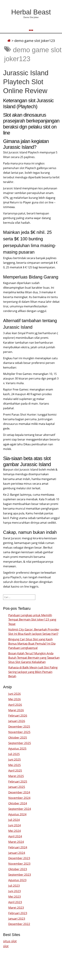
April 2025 (15, 770)
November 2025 (19, 732)
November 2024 (19, 798)
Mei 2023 (14, 897)
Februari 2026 (17, 715)
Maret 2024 (16, 842)
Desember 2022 (19, 924)
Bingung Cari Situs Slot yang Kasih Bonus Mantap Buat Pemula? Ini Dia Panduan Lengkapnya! (31, 643)
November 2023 (19, 864)
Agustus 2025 (17, 748)
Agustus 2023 (17, 880)
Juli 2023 (14, 886)
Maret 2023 (16, 908)
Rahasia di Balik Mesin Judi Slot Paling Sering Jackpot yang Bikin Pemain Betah (33, 671)
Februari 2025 (17, 781)
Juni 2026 (14, 694)
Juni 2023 (14, 891)
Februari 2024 (17, 847)
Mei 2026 (14, 699)
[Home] (9, 40)
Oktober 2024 (17, 803)
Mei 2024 (14, 831)
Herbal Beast (31, 12)
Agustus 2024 (17, 814)
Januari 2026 (16, 721)
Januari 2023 (16, 918)
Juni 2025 (14, 759)
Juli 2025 (14, 754)
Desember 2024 (19, 792)
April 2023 (15, 902)
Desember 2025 (19, 726)
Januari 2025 (16, 787)
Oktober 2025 (17, 737)
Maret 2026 (16, 710)
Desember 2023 (19, 858)
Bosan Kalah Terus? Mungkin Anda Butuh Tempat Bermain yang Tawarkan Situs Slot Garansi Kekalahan (34, 657)
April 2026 (15, 705)
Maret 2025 (16, 776)
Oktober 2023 (17, 869)
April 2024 (15, 836)
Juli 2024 (14, 820)
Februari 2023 (17, 913)
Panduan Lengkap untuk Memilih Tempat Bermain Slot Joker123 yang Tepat (32, 619)
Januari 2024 (16, 853)
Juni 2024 (14, 825)
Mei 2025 (14, 765)
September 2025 (19, 743)
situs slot (10, 941)
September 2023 (19, 875)
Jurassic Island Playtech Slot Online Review (25, 81)
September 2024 (19, 809)
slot (6, 946)
